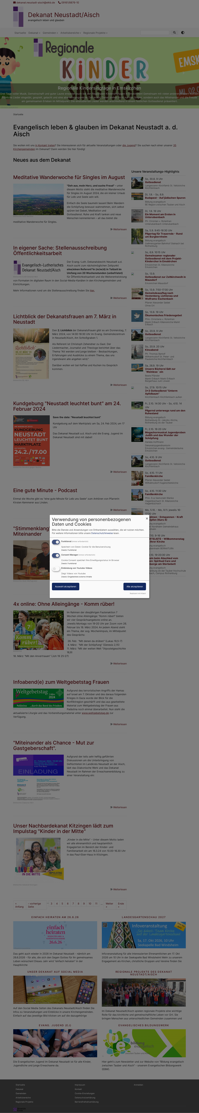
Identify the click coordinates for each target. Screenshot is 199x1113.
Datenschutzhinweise (102, 533)
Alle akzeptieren (135, 586)
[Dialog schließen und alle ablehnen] (147, 517)
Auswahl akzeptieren (65, 586)
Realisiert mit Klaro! (138, 593)
